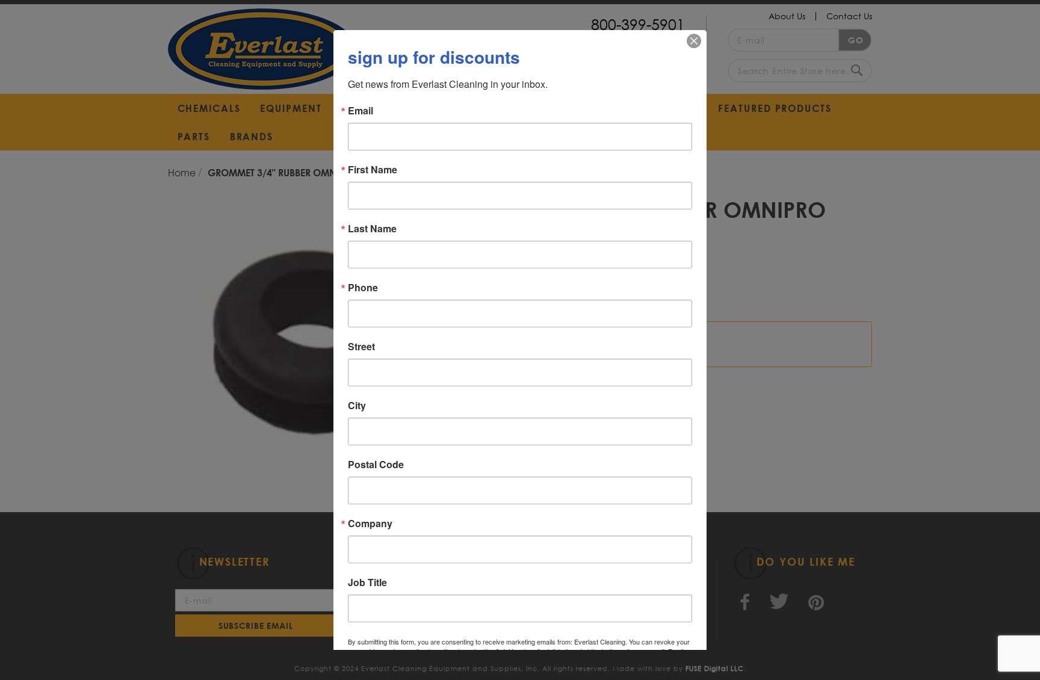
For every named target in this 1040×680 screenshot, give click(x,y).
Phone (363, 287)
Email (360, 111)
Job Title (367, 582)
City (357, 405)
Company (370, 523)
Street (361, 346)
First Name (372, 170)
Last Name (372, 228)
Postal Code (376, 464)
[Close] (694, 41)
